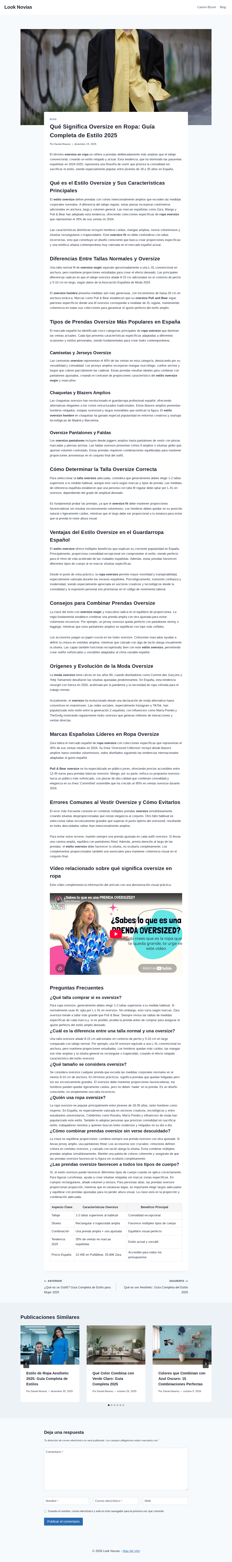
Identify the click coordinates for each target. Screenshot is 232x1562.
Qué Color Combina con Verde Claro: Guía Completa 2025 (113, 1378)
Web (148, 1501)
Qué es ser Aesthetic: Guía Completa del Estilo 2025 (156, 1287)
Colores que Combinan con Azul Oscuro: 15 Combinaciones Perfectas (181, 1378)
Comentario (54, 1452)
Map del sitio (131, 1551)
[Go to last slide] (26, 1363)
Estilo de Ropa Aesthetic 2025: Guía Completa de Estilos (47, 1378)
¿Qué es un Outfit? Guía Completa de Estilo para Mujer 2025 (77, 1287)
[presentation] (49, 1345)
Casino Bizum (206, 7)
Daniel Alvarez (62, 144)
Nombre (52, 1501)
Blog (223, 7)
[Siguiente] (206, 1363)
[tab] (109, 1405)
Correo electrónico (108, 1501)
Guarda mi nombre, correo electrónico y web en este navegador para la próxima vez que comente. (106, 1511)
